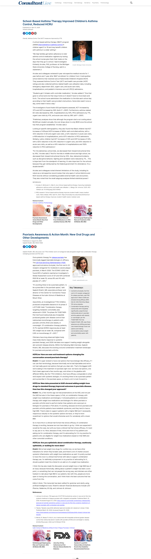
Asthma (40, 203)
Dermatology (78, 3)
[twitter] (27, 33)
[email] (35, 33)
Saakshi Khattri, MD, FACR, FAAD (33, 243)
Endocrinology (67, 3)
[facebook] (24, 33)
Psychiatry (95, 3)
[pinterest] (32, 33)
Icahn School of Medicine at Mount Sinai (45, 528)
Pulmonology (105, 3)
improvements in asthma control (50, 45)
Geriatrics (87, 3)
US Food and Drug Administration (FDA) (51, 263)
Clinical (35, 203)
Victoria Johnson (28, 29)
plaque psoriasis (58, 257)
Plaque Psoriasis (64, 528)
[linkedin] (29, 33)
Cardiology (58, 3)
